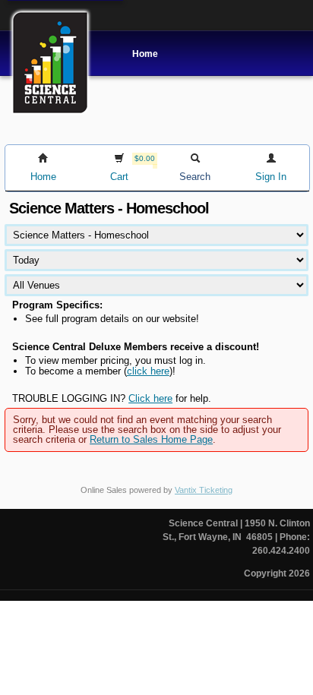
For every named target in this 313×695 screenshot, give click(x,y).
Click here (150, 398)
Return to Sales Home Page (151, 439)
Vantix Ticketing (203, 489)
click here (148, 371)
